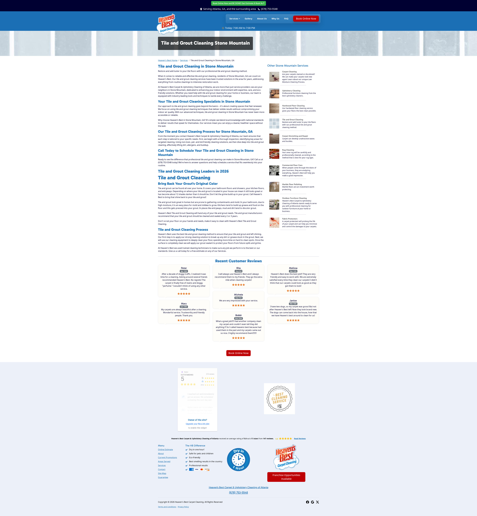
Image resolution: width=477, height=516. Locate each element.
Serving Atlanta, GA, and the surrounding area (229, 9)
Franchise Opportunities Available (286, 476)
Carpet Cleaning (289, 71)
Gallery (248, 18)
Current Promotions (167, 457)
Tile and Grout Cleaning (292, 119)
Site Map (162, 473)
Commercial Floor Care (292, 165)
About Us (262, 18)
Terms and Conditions (167, 507)
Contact (161, 469)
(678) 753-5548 (269, 9)
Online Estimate (165, 449)
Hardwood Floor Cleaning (293, 105)
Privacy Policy (183, 507)
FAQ (286, 18)
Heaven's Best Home (167, 60)
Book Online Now (238, 3)
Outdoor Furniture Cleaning (294, 198)
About (161, 453)
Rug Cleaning (288, 150)
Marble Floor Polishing (292, 184)
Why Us (275, 18)
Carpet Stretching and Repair (295, 136)
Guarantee (163, 477)
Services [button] (233, 18)
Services (184, 60)
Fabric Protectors (289, 219)
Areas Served (164, 461)
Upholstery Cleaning (291, 90)
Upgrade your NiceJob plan (197, 424)
